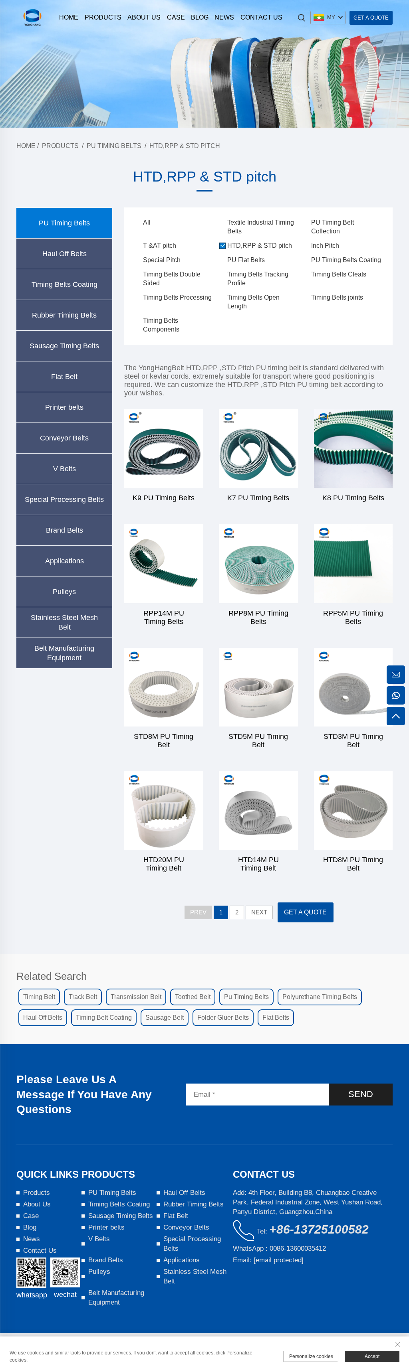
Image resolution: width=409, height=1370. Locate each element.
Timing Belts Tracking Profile (257, 278)
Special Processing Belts (64, 499)
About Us (144, 17)
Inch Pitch (325, 245)
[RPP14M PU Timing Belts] (163, 563)
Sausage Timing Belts (64, 346)
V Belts (64, 469)
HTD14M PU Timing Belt (258, 864)
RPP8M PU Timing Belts (258, 617)
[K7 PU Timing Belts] (258, 448)
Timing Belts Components (161, 325)
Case (176, 17)
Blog (199, 17)
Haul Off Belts (64, 254)
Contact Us (261, 17)
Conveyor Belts (64, 438)
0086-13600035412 (298, 1248)
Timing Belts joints (337, 297)
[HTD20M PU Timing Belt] (163, 810)
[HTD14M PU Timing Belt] (258, 810)
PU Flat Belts (246, 260)
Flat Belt (64, 377)
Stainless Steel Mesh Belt (64, 622)
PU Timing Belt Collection (332, 227)
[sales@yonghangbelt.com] (396, 674)
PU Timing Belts (114, 145)
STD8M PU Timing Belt (163, 740)
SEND (360, 1094)
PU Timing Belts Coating (346, 260)
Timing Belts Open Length (253, 302)
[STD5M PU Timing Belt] (258, 687)
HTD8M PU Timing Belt (353, 864)
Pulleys (64, 592)
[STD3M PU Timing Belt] (353, 687)
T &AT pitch (159, 245)
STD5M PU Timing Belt (258, 740)
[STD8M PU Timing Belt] (163, 687)
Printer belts (64, 407)
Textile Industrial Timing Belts (260, 227)
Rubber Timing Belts (64, 315)
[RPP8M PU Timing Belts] (258, 563)
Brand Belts (64, 530)
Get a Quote (371, 18)
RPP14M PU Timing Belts (163, 617)
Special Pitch (162, 260)
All (147, 222)
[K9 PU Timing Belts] (163, 448)
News (224, 17)
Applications (64, 561)
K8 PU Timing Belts (353, 498)
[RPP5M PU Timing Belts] (353, 563)
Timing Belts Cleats (338, 274)
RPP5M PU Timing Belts (353, 617)
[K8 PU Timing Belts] (353, 448)
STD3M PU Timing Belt (353, 740)
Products (103, 17)
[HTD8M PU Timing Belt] (353, 810)
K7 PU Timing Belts (258, 498)
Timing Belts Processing (177, 297)
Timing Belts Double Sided (172, 278)
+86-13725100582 (319, 1229)
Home (68, 17)
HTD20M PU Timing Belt (163, 864)
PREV (198, 912)
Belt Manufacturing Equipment (64, 653)
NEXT (259, 912)
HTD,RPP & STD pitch (184, 145)
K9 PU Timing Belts (164, 498)
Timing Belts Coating (64, 284)
